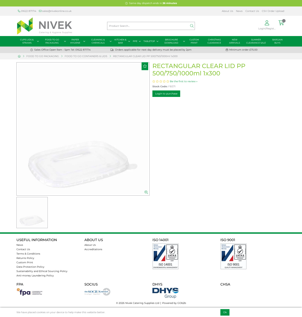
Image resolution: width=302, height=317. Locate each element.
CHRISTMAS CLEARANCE (214, 41)
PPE (135, 41)
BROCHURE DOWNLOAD (171, 41)
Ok (225, 312)
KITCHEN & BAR (120, 41)
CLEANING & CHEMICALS (98, 41)
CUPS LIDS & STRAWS (27, 41)
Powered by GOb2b (174, 303)
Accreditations (93, 249)
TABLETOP (149, 41)
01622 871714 (28, 11)
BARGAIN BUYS (277, 41)
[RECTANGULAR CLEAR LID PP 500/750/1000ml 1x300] (83, 129)
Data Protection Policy (30, 266)
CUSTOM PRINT (194, 41)
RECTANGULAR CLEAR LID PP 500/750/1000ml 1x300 (145, 56)
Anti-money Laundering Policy (35, 275)
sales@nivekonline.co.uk (56, 11)
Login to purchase (166, 93)
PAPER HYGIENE (75, 41)
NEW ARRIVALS (234, 41)
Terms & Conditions (28, 253)
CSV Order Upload (273, 11)
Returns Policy (25, 258)
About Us (227, 11)
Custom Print (24, 262)
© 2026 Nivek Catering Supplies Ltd (137, 303)
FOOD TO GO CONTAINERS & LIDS (86, 56)
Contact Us (252, 11)
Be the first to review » (183, 81)
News (239, 11)
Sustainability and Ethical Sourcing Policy (41, 271)
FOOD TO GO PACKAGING (52, 41)
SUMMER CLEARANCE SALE (256, 41)
